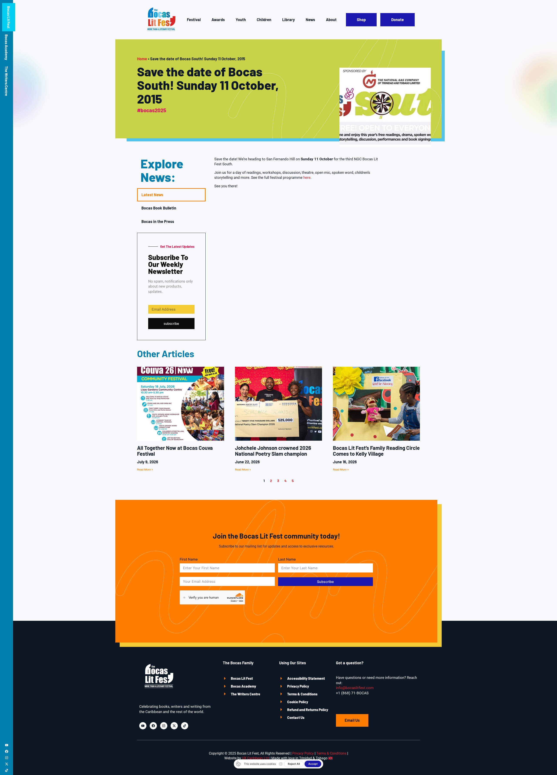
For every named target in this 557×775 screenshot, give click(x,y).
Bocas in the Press (157, 221)
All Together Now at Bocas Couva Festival (175, 451)
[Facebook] (6, 751)
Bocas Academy (6, 47)
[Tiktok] (6, 770)
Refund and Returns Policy (307, 710)
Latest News (152, 194)
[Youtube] (6, 745)
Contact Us (295, 717)
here (306, 177)
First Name (189, 559)
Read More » (145, 469)
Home (142, 58)
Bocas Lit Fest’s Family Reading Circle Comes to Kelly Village (376, 451)
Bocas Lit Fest (9, 17)
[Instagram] (6, 757)
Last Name (287, 559)
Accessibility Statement (306, 678)
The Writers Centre (6, 81)
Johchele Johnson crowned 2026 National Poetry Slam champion (273, 451)
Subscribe (325, 581)
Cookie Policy (297, 702)
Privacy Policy (298, 686)
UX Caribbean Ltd (255, 758)
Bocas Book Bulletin (158, 208)
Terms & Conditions (302, 694)
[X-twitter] (6, 764)
